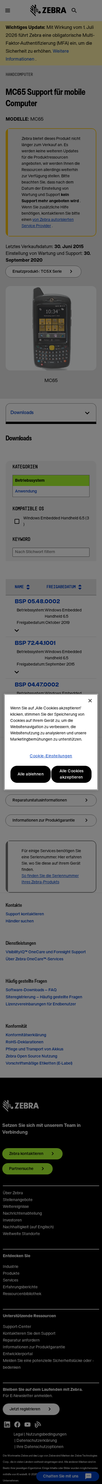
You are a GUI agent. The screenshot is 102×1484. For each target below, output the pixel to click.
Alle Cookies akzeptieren (72, 774)
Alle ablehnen (31, 774)
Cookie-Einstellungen (51, 756)
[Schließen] (90, 700)
